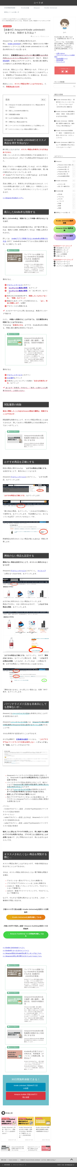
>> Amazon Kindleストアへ (13, 198)
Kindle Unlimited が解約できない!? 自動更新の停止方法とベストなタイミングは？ (65, 145)
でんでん (66, 196)
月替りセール (60, 256)
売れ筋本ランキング (63, 248)
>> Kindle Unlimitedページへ (14, 948)
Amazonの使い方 (66, 167)
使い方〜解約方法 (66, 186)
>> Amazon (7, 953)
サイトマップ (60, 62)
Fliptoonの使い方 (66, 171)
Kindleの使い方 (66, 174)
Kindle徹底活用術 (66, 176)
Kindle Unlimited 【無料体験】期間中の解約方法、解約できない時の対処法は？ (65, 123)
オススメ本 (66, 184)
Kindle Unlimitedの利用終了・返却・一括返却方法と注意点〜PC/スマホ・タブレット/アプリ (65, 134)
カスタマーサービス (63, 261)
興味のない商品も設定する (18, 122)
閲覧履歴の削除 (14, 114)
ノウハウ (66, 201)
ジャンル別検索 (61, 254)
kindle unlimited (14, 44)
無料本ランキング (62, 252)
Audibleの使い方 (66, 169)
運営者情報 (59, 60)
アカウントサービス (14, 285)
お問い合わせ (60, 53)
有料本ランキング (62, 250)
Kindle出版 (25, 8)
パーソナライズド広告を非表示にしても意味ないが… (27, 125)
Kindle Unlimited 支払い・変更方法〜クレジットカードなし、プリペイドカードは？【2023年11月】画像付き (65, 103)
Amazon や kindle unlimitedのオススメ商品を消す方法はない (27, 106)
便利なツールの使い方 (11, 12)
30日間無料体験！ (10, 8)
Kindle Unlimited (51, 8)
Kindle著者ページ (62, 58)
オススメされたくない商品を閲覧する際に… (24, 129)
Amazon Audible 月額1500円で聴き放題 (25, 1096)
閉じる (43, 99)
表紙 (66, 208)
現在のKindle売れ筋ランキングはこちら (27, 953)
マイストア (41, 571)
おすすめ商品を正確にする (18, 118)
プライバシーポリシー (18, 1164)
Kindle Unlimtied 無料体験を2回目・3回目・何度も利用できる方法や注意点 (65, 114)
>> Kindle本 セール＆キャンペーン (16, 950)
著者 (66, 205)
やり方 (66, 199)
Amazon (37, 8)
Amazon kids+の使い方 (66, 165)
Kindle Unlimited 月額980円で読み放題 (26, 1087)
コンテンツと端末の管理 (64, 266)
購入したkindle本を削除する (19, 110)
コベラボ (38, 3)
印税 (66, 203)
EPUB (66, 194)
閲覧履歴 (6, 61)
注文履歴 (10, 378)
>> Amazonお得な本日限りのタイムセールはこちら (22, 956)
